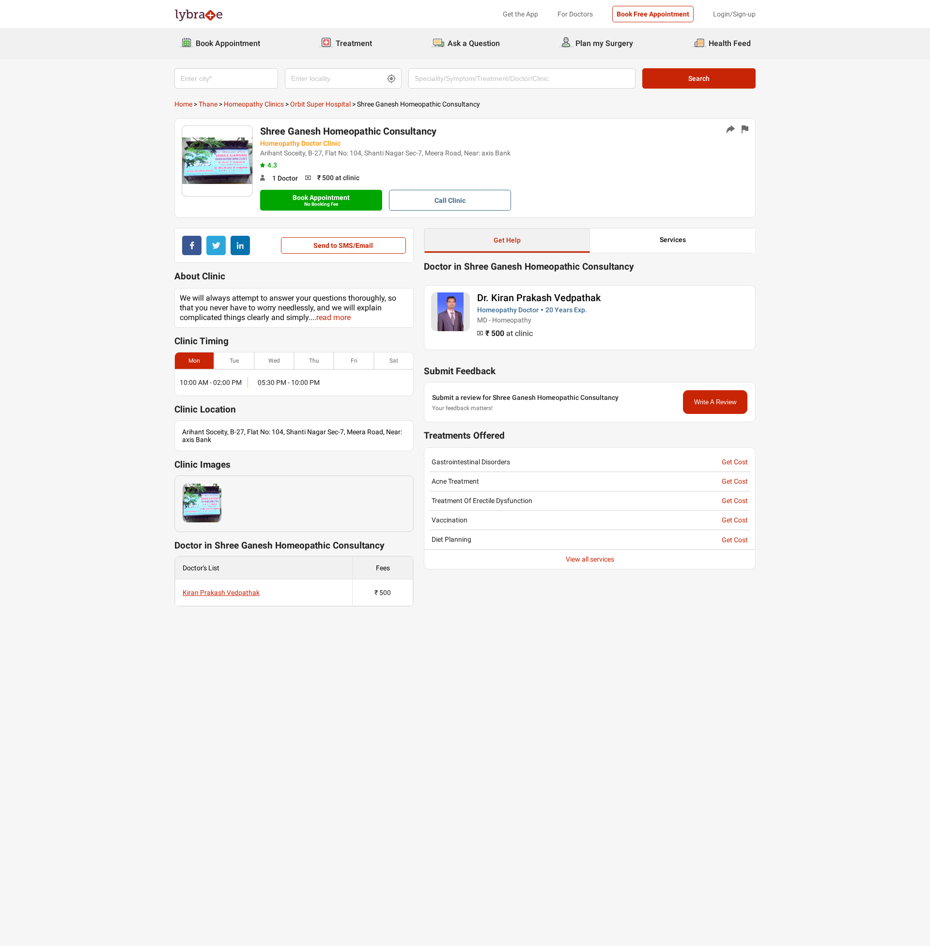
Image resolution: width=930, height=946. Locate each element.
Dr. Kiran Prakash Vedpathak (539, 298)
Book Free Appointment (653, 14)
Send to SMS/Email (343, 245)
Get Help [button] (507, 240)
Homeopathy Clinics (254, 104)
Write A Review (715, 402)
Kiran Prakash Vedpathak (221, 592)
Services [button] (673, 240)
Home (183, 104)
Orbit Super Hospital (320, 104)
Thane (208, 104)
